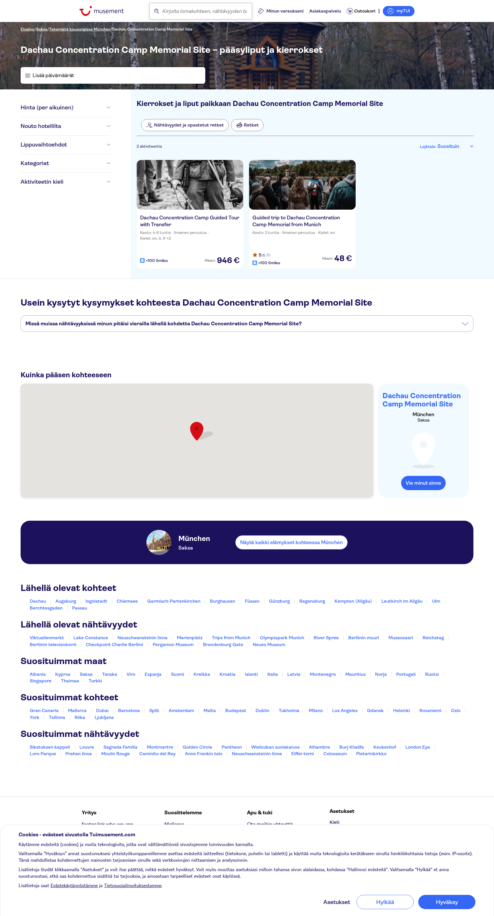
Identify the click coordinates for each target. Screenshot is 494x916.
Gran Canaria (44, 710)
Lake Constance (90, 637)
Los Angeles (345, 710)
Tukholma (289, 710)
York (34, 717)
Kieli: (335, 822)
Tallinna (57, 717)
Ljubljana (104, 717)
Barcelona (129, 710)
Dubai (102, 710)
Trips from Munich (231, 637)
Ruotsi (432, 674)
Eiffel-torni (302, 753)
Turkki (95, 681)
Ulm (436, 601)
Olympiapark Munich (282, 637)
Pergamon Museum (173, 644)
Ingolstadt (96, 601)
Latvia (293, 674)
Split (154, 710)
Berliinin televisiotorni (53, 644)
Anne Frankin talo (203, 753)
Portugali (406, 674)
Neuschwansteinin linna (142, 637)
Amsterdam (181, 710)
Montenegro (323, 674)
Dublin (262, 710)
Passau (79, 608)
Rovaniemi (430, 710)
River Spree (326, 637)
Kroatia (228, 674)
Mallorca (77, 710)
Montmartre (160, 747)
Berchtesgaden (46, 608)
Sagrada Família (120, 747)
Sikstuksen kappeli (50, 747)
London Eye (417, 747)
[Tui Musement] (105, 11)
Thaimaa (70, 681)
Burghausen (222, 601)
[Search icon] (156, 11)
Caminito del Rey (157, 753)
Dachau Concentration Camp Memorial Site (152, 29)
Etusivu (27, 29)
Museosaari (401, 637)
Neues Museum (269, 644)
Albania (38, 674)
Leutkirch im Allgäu (402, 601)
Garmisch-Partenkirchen (173, 601)
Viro (131, 674)
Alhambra (319, 747)
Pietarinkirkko (371, 753)
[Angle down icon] (91, 107)
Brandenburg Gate (223, 644)
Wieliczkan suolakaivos (275, 747)
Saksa (41, 29)
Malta (210, 710)
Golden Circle (197, 747)
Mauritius (355, 674)
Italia (272, 674)
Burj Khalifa (351, 747)
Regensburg (312, 601)
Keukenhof (384, 747)
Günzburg (279, 601)
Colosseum (335, 753)
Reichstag (433, 637)
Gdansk (375, 710)
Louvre (86, 747)
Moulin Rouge (115, 753)
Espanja (153, 674)
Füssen (252, 601)
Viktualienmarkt (47, 637)
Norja (381, 674)
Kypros (62, 674)
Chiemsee (127, 601)
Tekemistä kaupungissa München (80, 29)
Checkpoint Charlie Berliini (114, 644)
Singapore (40, 681)
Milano (316, 710)
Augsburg (65, 601)
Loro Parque (43, 753)
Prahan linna (78, 753)
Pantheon (232, 747)
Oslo (456, 710)
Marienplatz (189, 637)
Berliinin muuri (363, 637)
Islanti (251, 674)
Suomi (177, 674)
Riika (80, 717)
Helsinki (401, 710)
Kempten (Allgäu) (353, 601)
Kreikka (202, 674)
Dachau (38, 601)
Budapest (235, 710)
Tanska (109, 674)
